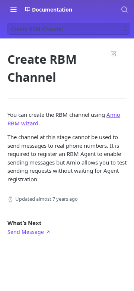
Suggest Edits (109, 53)
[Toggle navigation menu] (13, 9)
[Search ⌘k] (124, 9)
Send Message (25, 231)
